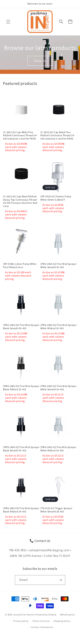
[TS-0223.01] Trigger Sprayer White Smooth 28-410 (56, 510)
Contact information (42, 627)
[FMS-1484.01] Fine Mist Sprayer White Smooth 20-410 (58, 265)
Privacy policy (21, 620)
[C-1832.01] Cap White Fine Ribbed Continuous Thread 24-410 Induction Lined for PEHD (20, 135)
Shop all (40, 61)
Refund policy (67, 614)
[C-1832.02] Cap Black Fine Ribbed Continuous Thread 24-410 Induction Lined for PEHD (57, 135)
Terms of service (41, 620)
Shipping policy (62, 620)
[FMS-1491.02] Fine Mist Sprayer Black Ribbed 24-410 (21, 510)
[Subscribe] (60, 580)
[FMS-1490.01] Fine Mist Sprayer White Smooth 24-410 (58, 387)
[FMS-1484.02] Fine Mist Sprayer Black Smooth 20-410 (21, 326)
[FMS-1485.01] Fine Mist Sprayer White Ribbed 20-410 (58, 326)
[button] (8, 21)
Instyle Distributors (24, 614)
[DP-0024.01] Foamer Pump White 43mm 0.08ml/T (55, 198)
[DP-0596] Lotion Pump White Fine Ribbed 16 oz (19, 265)
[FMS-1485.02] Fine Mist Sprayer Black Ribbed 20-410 (21, 387)
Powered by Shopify (45, 614)
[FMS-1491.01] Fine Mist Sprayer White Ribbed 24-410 (58, 449)
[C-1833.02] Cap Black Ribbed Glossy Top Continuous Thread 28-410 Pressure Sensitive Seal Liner (20, 201)
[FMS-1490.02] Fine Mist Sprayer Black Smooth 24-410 (21, 449)
